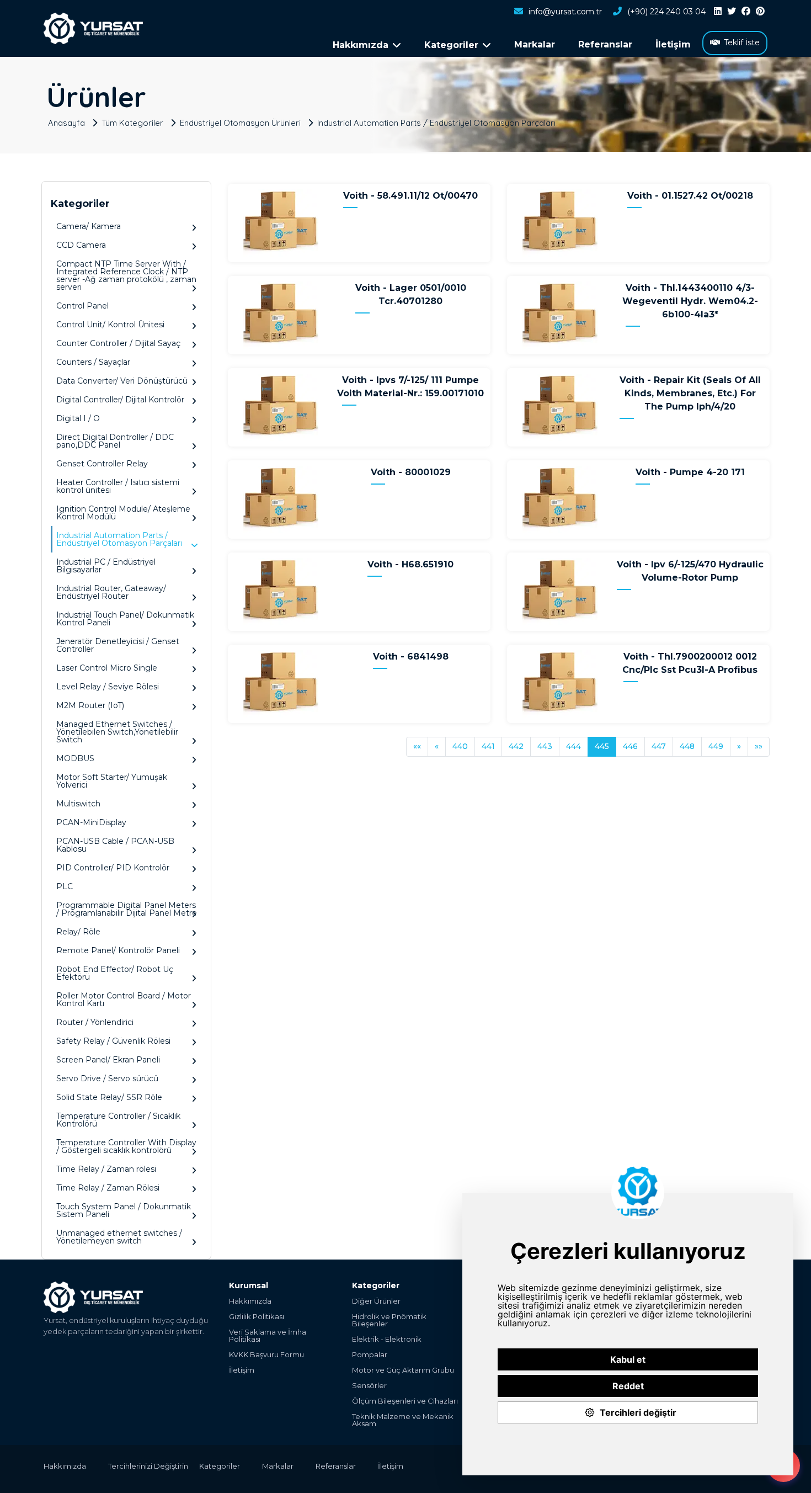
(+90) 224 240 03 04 (666, 12)
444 (573, 746)
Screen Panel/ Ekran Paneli (108, 1060)
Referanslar (605, 44)
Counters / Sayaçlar (93, 362)
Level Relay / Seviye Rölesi (107, 687)
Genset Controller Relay (102, 464)
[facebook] (745, 12)
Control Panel (82, 306)
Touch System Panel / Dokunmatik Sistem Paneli (123, 1210)
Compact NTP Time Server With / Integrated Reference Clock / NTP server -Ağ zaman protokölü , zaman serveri (126, 275)
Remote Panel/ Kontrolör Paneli (118, 950)
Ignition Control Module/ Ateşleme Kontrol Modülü (123, 513)
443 (544, 746)
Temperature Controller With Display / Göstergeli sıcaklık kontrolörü (126, 1146)
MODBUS (75, 758)
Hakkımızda (250, 1301)
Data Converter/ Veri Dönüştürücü (122, 381)
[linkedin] (718, 12)
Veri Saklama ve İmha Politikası (267, 1336)
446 (630, 746)
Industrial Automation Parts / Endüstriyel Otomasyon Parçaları (436, 122)
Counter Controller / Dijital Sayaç (118, 343)
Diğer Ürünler (376, 1301)
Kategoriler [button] (451, 45)
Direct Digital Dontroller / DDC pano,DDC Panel (115, 441)
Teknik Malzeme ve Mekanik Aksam (402, 1420)
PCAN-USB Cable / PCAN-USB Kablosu (115, 845)
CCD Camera (81, 245)
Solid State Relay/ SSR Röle (109, 1097)
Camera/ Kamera (88, 226)
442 (516, 746)
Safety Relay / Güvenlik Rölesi (113, 1041)
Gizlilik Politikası (256, 1316)
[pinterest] (760, 12)
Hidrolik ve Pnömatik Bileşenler (389, 1320)
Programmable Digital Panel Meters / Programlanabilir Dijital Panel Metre (126, 909)
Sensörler (369, 1385)
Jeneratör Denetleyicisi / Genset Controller (117, 645)
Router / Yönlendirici (95, 1022)
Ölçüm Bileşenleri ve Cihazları (405, 1401)
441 (488, 746)
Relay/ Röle (78, 932)
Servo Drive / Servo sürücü (107, 1078)
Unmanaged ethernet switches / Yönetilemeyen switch (119, 1237)
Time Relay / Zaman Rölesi (107, 1188)
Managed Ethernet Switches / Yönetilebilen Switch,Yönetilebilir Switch (117, 732)
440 (460, 746)
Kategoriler (219, 1466)
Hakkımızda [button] (360, 45)
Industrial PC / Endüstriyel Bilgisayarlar (106, 566)
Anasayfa (66, 122)
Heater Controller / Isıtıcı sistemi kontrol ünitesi (117, 486)
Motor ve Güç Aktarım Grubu (403, 1370)
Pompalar (369, 1354)
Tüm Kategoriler (132, 122)
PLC (64, 886)
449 (715, 746)
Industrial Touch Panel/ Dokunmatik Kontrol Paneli (125, 619)
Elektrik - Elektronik (386, 1339)
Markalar (534, 44)
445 (602, 746)
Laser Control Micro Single (106, 668)
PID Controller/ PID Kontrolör (112, 868)
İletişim (673, 44)
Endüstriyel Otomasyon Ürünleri (240, 122)
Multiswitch (78, 804)
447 (659, 746)
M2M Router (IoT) (90, 705)
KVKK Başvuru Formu (266, 1354)
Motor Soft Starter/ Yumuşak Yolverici (111, 781)
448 (687, 746)
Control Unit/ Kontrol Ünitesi (110, 325)
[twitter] (731, 12)
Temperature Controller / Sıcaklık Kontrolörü (118, 1120)
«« (417, 746)
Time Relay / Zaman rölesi (106, 1169)
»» (758, 746)
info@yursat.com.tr (565, 12)
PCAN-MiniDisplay (91, 822)
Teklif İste (742, 42)
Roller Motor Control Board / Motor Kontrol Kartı (123, 999)
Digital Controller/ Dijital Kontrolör (120, 400)
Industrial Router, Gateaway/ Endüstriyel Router (111, 592)
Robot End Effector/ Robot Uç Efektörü (114, 973)
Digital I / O (78, 418)
